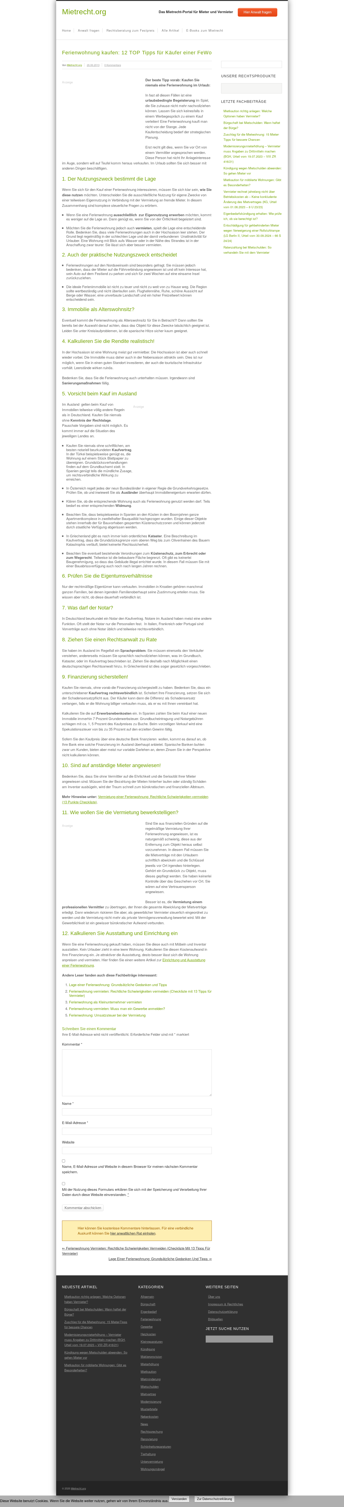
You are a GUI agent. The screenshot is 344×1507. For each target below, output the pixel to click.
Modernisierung (151, 1401)
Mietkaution (148, 1371)
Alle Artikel (170, 30)
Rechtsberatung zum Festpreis (130, 30)
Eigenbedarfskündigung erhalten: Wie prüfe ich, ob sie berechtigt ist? (252, 216)
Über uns (214, 1296)
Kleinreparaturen (152, 1341)
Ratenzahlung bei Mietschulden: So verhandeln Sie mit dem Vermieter (247, 250)
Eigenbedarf (149, 1311)
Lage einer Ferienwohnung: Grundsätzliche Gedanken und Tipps (118, 984)
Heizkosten (148, 1334)
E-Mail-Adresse (75, 1122)
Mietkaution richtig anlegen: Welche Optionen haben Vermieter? (247, 113)
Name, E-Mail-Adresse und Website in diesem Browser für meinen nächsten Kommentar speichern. (130, 1169)
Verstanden (179, 1499)
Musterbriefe (149, 1409)
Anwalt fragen (88, 30)
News (144, 1424)
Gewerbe (147, 1326)
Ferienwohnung (151, 1319)
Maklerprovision (151, 1356)
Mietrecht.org (84, 11)
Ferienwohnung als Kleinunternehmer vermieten (105, 1001)
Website (68, 1142)
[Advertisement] (101, 118)
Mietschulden (150, 1386)
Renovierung (149, 1439)
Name (68, 1103)
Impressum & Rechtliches (225, 1304)
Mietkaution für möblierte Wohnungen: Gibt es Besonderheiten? (252, 182)
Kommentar (72, 1044)
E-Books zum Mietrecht (204, 30)
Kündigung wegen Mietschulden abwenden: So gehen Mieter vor (252, 170)
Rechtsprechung (152, 1431)
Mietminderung (151, 1379)
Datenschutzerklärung (223, 1311)
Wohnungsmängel (153, 1469)
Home (66, 30)
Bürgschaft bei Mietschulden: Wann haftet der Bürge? (251, 125)
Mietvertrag (148, 1394)
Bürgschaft (148, 1304)
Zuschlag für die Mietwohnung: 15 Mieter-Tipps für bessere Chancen (251, 137)
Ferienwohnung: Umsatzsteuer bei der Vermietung (107, 1015)
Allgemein (147, 1296)
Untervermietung (152, 1461)
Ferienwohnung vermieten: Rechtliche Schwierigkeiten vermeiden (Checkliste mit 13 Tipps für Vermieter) (140, 993)
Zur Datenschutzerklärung (214, 1499)
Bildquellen (215, 1319)
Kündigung (148, 1349)
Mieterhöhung (150, 1364)
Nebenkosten (149, 1416)
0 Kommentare (112, 65)
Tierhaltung (148, 1454)
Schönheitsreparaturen (156, 1446)
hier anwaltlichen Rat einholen (132, 1233)
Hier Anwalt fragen (257, 12)
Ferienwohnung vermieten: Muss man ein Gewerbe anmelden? (117, 1008)
